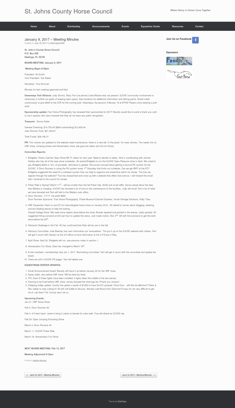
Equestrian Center (150, 26)
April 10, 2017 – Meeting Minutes (42, 375)
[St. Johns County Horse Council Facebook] (195, 40)
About (52, 26)
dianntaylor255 (57, 43)
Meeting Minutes (39, 360)
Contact (199, 26)
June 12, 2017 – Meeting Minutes (138, 375)
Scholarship (73, 26)
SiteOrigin (122, 401)
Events (125, 26)
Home (34, 26)
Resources (177, 26)
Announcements (101, 26)
